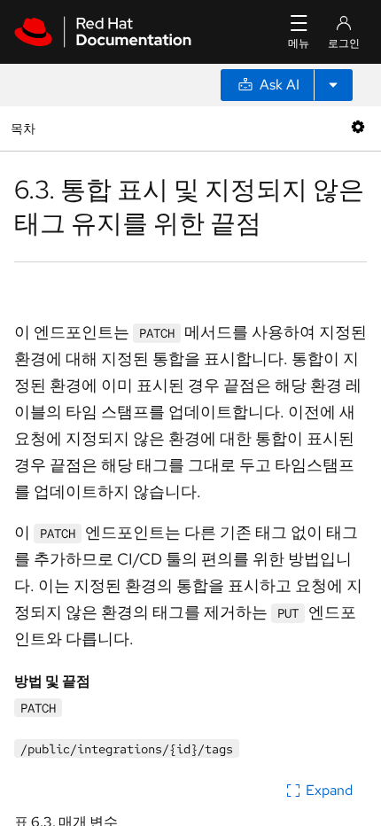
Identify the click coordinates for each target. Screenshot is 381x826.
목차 (25, 128)
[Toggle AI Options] (333, 85)
